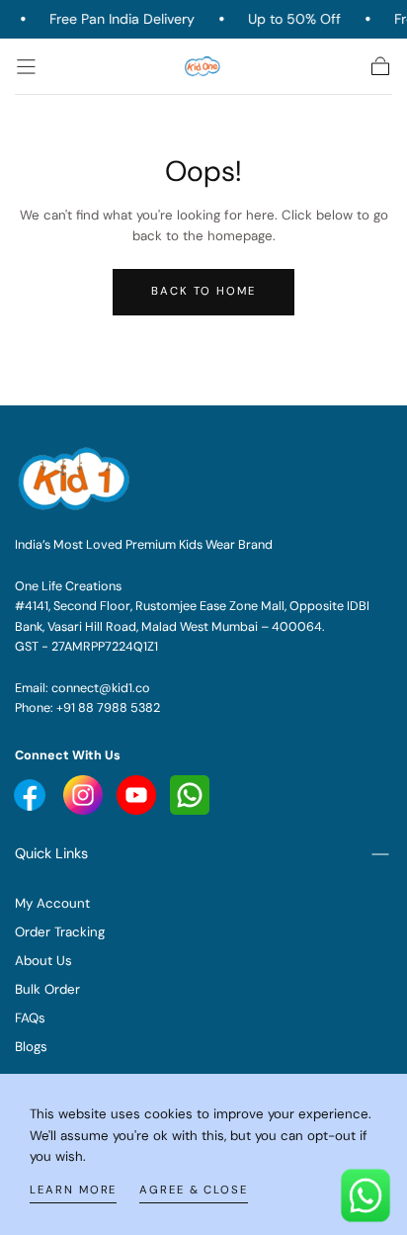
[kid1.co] (76, 478)
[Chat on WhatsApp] (365, 1193)
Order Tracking (60, 932)
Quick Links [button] (51, 853)
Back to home (203, 291)
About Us (43, 960)
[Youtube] (31, 793)
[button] (26, 66)
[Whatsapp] (189, 793)
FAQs (30, 1018)
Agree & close (193, 1190)
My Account (52, 903)
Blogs (31, 1046)
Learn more (73, 1190)
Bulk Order (47, 989)
